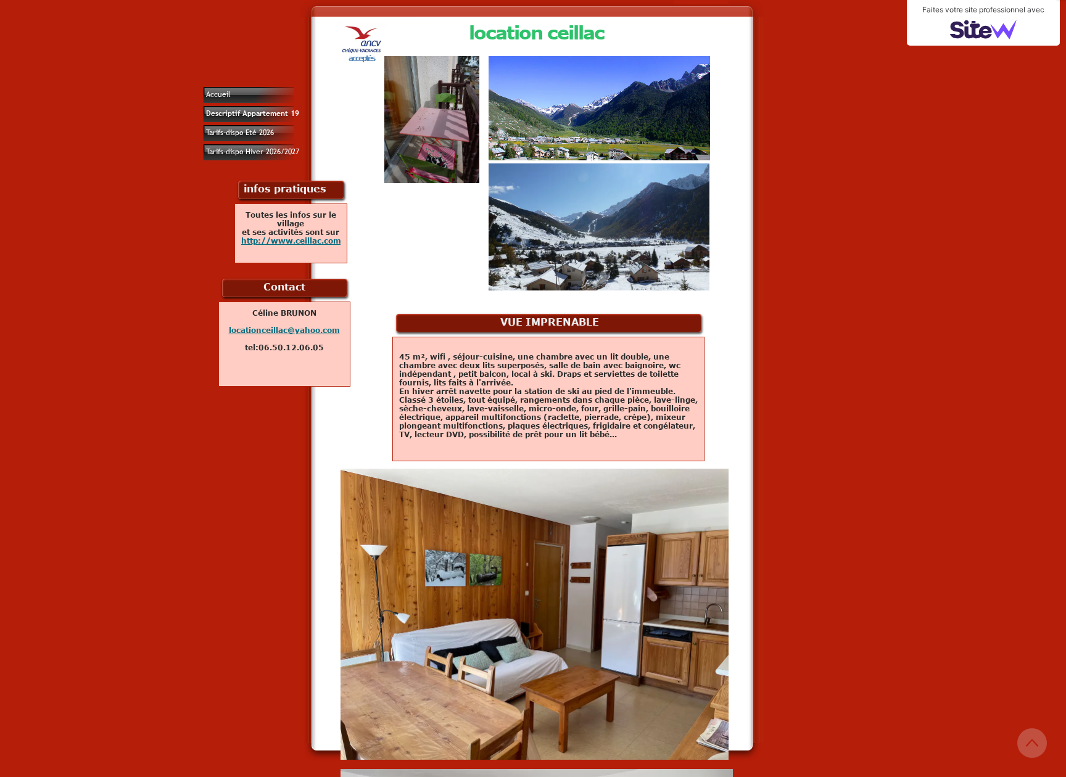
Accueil (218, 94)
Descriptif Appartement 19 (252, 113)
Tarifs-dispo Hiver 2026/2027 (252, 151)
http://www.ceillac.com (291, 240)
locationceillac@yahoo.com (284, 330)
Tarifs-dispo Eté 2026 (240, 132)
